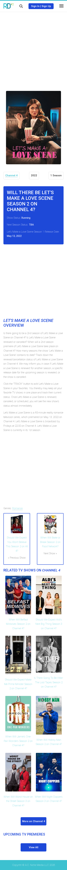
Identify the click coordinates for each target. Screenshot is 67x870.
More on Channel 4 (33, 821)
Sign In (35, 6)
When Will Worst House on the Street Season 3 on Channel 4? (18, 801)
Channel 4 (11, 175)
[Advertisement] (33, 48)
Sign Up (46, 6)
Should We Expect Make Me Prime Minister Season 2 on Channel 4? (18, 684)
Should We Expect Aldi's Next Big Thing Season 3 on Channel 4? (48, 624)
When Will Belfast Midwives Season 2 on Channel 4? (18, 624)
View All (33, 847)
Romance (17, 508)
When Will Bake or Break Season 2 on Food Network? (50, 542)
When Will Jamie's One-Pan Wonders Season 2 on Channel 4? (18, 741)
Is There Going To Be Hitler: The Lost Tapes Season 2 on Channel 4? (48, 682)
